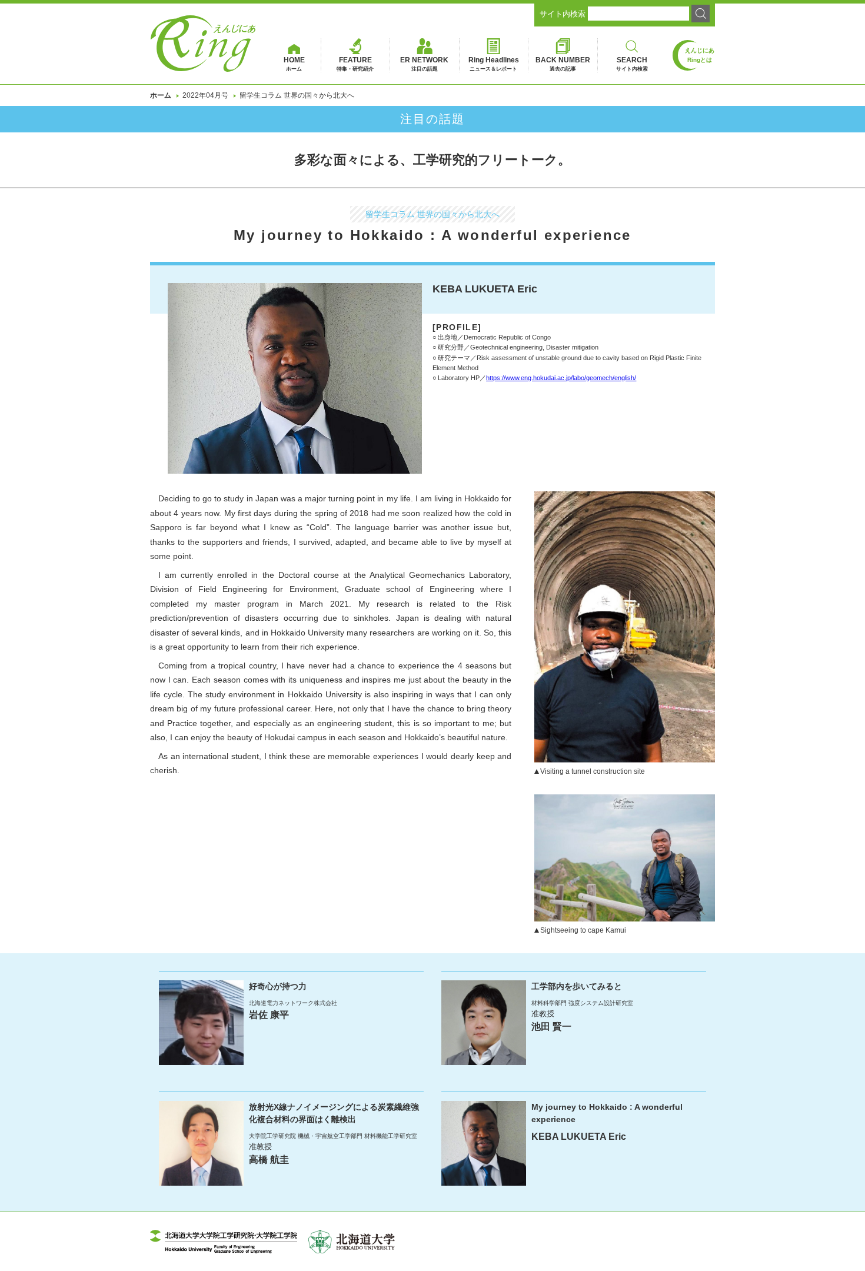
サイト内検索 (562, 14)
